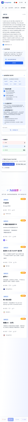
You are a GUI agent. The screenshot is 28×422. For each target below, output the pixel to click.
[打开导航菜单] (25, 2)
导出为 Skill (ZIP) (9, 164)
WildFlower (7, 44)
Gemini (15, 81)
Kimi (20, 81)
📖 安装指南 (6, 167)
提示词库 (11, 7)
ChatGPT (6, 81)
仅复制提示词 (15, 130)
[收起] (24, 75)
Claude (11, 81)
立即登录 (14, 62)
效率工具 (17, 7)
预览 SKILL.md (22, 164)
